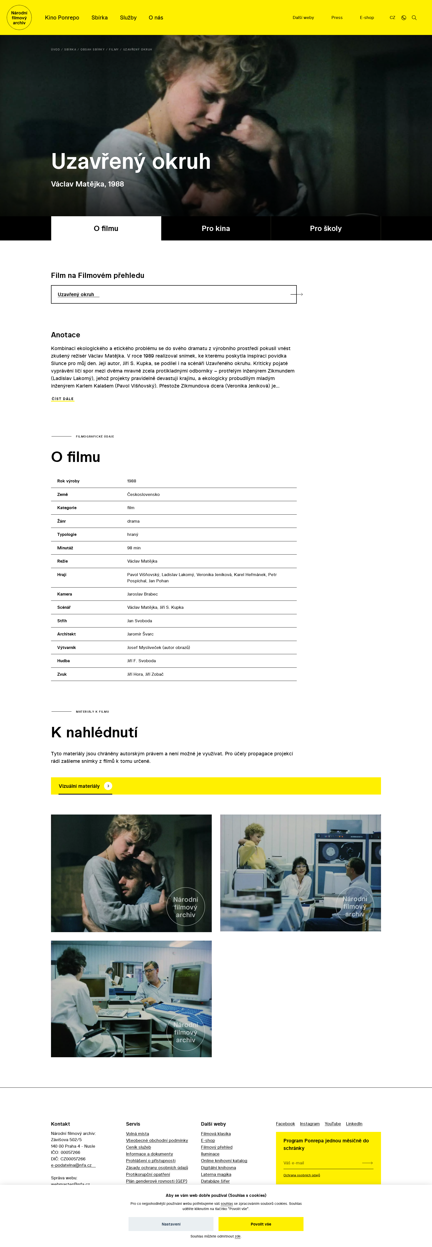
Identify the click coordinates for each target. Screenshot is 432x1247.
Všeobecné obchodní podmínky (157, 1140)
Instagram (310, 1123)
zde (237, 1236)
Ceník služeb (138, 1147)
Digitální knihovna (218, 1167)
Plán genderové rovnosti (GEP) (156, 1181)
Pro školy (326, 228)
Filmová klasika (216, 1133)
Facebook (285, 1123)
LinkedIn (354, 1123)
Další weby (304, 17)
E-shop (367, 17)
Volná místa (137, 1133)
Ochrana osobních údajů (302, 1175)
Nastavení (171, 1224)
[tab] (85, 786)
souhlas (227, 1203)
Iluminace (210, 1154)
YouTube (333, 1123)
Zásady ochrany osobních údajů (157, 1167)
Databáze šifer (215, 1181)
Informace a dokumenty (149, 1154)
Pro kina (216, 228)
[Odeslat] (367, 1163)
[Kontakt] (403, 17)
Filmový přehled (216, 1147)
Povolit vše (261, 1224)
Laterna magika (216, 1174)
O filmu (106, 228)
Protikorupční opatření (148, 1174)
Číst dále (63, 398)
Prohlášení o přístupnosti (151, 1160)
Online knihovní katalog (224, 1160)
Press (338, 17)
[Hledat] (414, 17)
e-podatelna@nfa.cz (71, 1165)
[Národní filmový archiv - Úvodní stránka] (19, 17)
